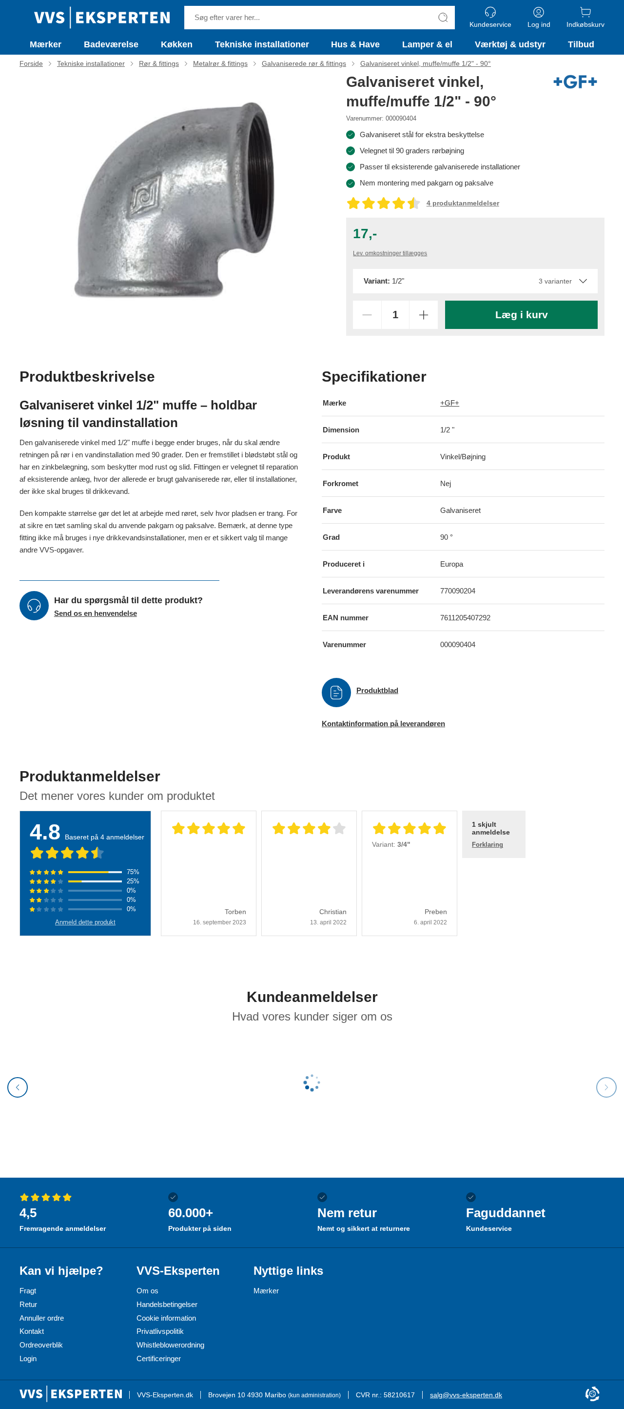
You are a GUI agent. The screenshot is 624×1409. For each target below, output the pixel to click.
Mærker (45, 44)
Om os (147, 1290)
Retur (28, 1304)
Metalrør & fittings (220, 63)
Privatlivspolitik (160, 1331)
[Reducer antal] (367, 315)
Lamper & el (427, 44)
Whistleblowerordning (170, 1345)
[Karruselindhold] (176, 201)
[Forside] (102, 17)
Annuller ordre (42, 1318)
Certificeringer (158, 1358)
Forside (31, 63)
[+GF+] (575, 82)
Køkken (177, 44)
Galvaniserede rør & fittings (304, 63)
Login (28, 1358)
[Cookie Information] (592, 1395)
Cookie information (166, 1318)
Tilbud (581, 44)
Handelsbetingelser (166, 1304)
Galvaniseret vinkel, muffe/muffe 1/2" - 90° (425, 63)
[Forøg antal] (424, 315)
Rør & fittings (159, 63)
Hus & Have (355, 44)
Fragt (28, 1290)
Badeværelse (111, 44)
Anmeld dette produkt (85, 922)
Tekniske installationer (262, 44)
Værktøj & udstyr (510, 44)
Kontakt (32, 1331)
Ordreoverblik (41, 1345)
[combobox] (475, 281)
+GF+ (449, 403)
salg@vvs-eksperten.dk (466, 1395)
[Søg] (443, 17)
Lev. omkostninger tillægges (390, 253)
